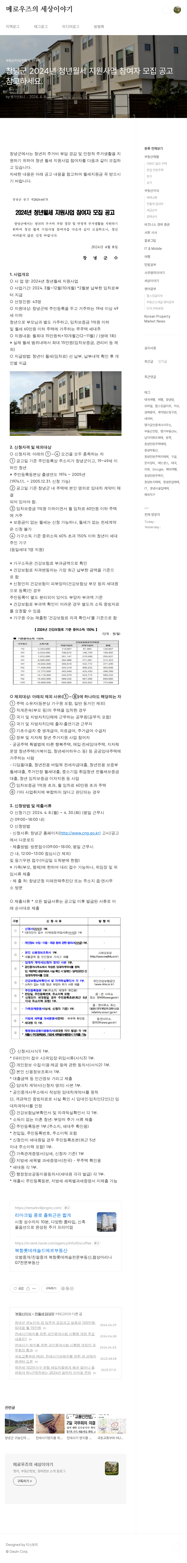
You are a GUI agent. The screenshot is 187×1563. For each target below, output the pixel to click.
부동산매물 (151, 157)
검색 (166, 9)
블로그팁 (150, 241)
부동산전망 (151, 431)
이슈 (176, 406)
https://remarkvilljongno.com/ (38, 1208)
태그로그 (41, 26)
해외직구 (149, 495)
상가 (149, 183)
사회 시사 (150, 232)
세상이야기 (151, 281)
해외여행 (171, 469)
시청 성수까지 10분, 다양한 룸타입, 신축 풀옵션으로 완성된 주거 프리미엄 (50, 1224)
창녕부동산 (151, 450)
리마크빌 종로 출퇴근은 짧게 (43, 1215)
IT (145, 488)
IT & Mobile (153, 249)
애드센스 (163, 463)
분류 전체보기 (153, 148)
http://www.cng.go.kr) (80, 832)
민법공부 (150, 265)
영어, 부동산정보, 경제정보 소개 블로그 (39, 1471)
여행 (147, 257)
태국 (174, 463)
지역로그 (12, 26)
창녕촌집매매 (171, 482)
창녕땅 (170, 399)
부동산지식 (23, 1314)
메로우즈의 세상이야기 (39, 9)
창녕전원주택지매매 (156, 457)
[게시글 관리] (34, 1288)
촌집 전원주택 (155, 170)
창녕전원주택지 (153, 476)
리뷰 (147, 469)
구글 (174, 457)
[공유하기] (28, 1288)
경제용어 (149, 412)
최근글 (148, 361)
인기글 (162, 361)
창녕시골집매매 (159, 488)
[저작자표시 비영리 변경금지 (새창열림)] (67, 1288)
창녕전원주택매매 (155, 444)
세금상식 (152, 210)
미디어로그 (70, 26)
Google (157, 469)
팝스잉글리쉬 (155, 296)
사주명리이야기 (154, 273)
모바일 (148, 406)
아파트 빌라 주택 (157, 164)
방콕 (168, 438)
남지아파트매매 (153, 438)
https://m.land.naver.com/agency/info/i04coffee (53, 1243)
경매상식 (152, 216)
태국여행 (149, 399)
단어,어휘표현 (155, 308)
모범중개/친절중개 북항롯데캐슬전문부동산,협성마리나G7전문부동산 (63, 1260)
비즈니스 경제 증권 (157, 224)
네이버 (148, 418)
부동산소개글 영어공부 (160, 302)
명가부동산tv (168, 431)
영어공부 (150, 289)
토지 (149, 176)
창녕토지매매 (152, 482)
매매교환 (152, 197)
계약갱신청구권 (167, 412)
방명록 (99, 26)
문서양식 (149, 463)
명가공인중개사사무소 (157, 425)
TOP (177, 1547)
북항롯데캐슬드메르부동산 (41, 1250)
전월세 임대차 (44, 1314)
